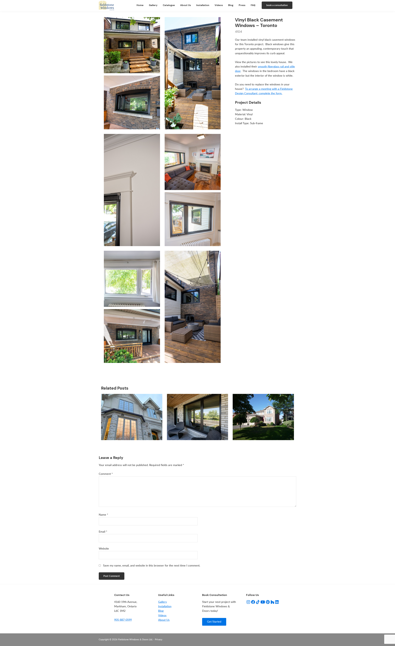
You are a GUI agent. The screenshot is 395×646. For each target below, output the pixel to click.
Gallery (162, 602)
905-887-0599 (123, 620)
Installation (164, 606)
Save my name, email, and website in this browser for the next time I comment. (151, 565)
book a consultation (277, 5)
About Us (164, 620)
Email (103, 531)
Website (104, 548)
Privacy (158, 639)
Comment (106, 474)
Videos (162, 615)
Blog (161, 611)
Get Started (214, 621)
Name (103, 514)
